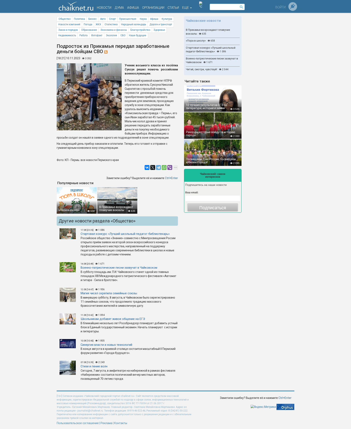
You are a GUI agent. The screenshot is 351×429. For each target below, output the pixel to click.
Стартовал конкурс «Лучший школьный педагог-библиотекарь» (210, 49)
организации (153, 8)
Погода (88, 24)
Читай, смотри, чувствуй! (207, 69)
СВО (123, 35)
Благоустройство (140, 29)
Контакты (120, 423)
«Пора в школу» (200, 40)
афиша (133, 8)
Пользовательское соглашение (78, 423)
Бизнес (92, 19)
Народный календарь (133, 24)
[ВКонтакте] (147, 167)
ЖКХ (98, 24)
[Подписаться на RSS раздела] (105, 51)
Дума (119, 8)
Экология (111, 35)
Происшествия (127, 19)
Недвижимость (67, 35)
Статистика (111, 24)
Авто (103, 19)
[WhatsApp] (164, 167)
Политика (79, 19)
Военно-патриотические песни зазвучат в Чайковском (212, 60)
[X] (152, 167)
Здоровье (159, 29)
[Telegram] (158, 167)
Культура (167, 19)
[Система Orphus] (285, 406)
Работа (83, 35)
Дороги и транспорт (161, 24)
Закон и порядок (68, 29)
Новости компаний (69, 24)
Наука (143, 19)
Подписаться (212, 207)
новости (104, 8)
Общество (64, 19)
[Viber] (169, 167)
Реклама (106, 423)
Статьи (173, 8)
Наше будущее (137, 35)
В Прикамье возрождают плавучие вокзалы (208, 31)
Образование (89, 29)
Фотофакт (96, 35)
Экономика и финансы (113, 29)
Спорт (112, 19)
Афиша (154, 19)
